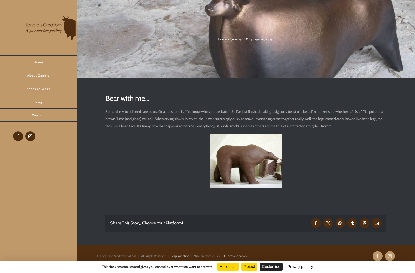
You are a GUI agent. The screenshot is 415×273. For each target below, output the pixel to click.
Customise (271, 267)
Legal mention (180, 256)
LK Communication (234, 256)
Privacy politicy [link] (300, 267)
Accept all (228, 267)
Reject (249, 267)
